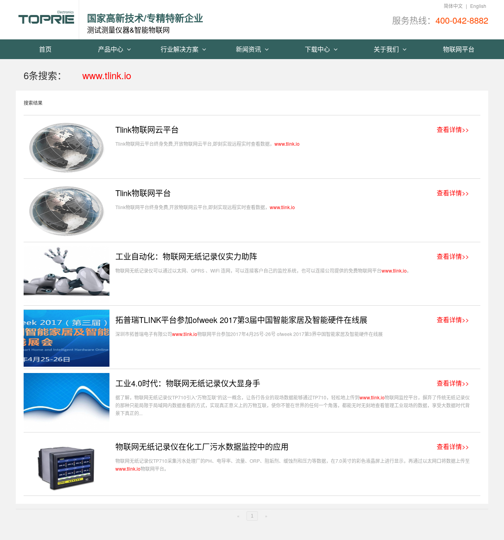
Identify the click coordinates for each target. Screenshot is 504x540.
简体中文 (453, 5)
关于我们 (387, 49)
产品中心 (111, 49)
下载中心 (318, 49)
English (478, 5)
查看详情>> (453, 129)
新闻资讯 (249, 49)
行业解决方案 (180, 49)
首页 (45, 49)
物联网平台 (458, 49)
